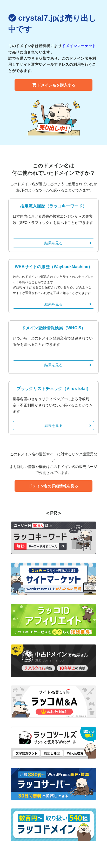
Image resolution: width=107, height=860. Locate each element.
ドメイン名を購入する (56, 85)
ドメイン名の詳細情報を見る (53, 486)
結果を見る (53, 243)
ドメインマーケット (79, 46)
